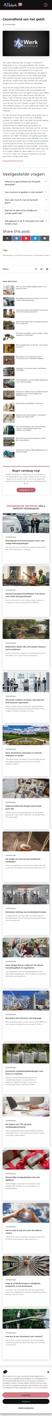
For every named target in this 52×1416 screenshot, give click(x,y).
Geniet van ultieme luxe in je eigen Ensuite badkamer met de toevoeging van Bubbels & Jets (32, 393)
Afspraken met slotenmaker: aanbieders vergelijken (31, 369)
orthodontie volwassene (23, 255)
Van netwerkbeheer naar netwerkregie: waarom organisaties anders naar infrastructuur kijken (31, 428)
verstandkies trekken (41, 255)
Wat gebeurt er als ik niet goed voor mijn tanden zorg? (26, 222)
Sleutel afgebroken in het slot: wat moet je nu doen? (32, 346)
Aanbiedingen (10, 24)
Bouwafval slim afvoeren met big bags (23, 1018)
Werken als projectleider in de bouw (29, 403)
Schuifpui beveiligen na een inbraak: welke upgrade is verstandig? (32, 334)
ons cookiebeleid (41, 1388)
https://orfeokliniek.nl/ (13, 161)
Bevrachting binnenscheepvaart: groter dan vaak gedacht (31, 439)
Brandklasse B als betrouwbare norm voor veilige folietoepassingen (32, 299)
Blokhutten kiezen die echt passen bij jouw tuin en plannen (32, 322)
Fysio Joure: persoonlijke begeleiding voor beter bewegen (32, 451)
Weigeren (26, 1401)
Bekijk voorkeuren (26, 1408)
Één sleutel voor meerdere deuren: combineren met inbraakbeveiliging (29, 357)
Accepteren (26, 1395)
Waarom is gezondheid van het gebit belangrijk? (26, 183)
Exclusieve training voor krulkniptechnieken (26, 912)
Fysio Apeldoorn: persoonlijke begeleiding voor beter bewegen (32, 381)
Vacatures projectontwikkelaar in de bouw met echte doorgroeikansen (32, 311)
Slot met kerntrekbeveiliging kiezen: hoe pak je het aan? (31, 287)
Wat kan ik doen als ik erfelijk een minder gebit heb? (26, 212)
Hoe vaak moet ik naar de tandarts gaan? (26, 201)
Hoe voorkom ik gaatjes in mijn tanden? (26, 192)
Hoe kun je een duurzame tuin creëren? (24, 1336)
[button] (48, 1372)
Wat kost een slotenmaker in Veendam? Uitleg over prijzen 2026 (31, 416)
